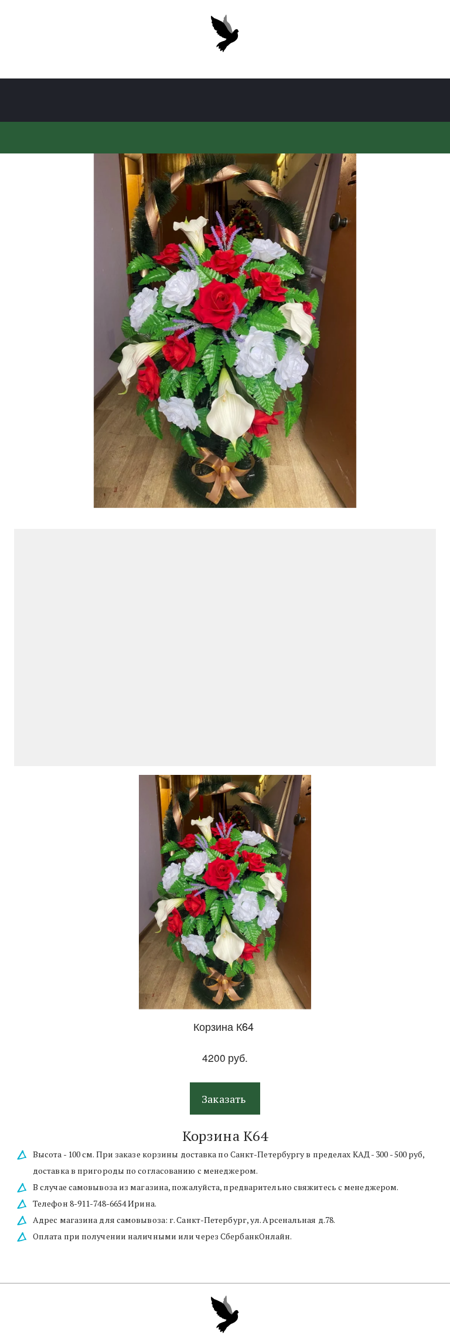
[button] (225, 1098)
